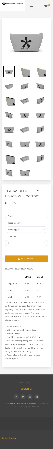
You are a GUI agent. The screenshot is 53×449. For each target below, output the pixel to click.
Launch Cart (44, 403)
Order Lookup (9, 438)
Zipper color (14, 223)
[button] (26, 216)
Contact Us (26, 388)
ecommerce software (16, 403)
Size (9, 210)
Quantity (12, 237)
